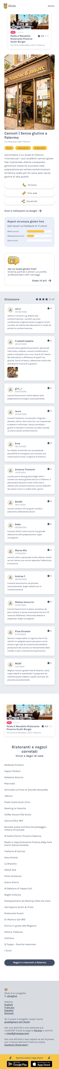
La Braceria (10, 863)
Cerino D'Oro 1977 (13, 820)
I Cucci (8, 950)
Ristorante (40, 148)
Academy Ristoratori (16, 1044)
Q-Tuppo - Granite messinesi (20, 944)
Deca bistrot (11, 857)
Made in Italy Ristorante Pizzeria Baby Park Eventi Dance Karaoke (28, 843)
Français (9, 1007)
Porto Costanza (12, 876)
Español (8, 1010)
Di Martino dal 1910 (14, 919)
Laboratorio (23, 148)
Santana (9, 938)
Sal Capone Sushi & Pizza (18, 907)
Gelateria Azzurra (13, 777)
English (8, 1004)
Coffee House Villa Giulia (17, 814)
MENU (51, 6)
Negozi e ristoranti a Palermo (29, 962)
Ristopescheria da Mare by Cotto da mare (27, 900)
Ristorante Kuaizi (14, 913)
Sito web (32, 193)
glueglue (12, 996)
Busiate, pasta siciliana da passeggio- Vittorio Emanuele (25, 828)
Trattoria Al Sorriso (14, 851)
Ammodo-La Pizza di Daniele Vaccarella (26, 789)
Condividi (31, 201)
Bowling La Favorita (15, 808)
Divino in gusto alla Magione (20, 925)
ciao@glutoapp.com (17, 1033)
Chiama (32, 184)
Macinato (9, 783)
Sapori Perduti (12, 771)
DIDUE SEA (10, 869)
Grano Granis (11, 882)
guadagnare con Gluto (16, 1021)
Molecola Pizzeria (14, 764)
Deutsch (9, 1013)
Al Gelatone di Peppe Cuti (18, 888)
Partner (38, 1030)
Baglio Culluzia (12, 894)
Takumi (8, 795)
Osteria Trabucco (13, 931)
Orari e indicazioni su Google (20, 210)
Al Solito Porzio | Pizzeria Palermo (22, 836)
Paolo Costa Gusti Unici (17, 802)
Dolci (9, 148)
